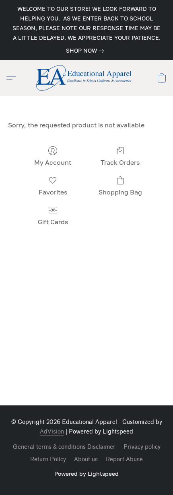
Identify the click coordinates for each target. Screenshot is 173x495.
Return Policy (48, 459)
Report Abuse (124, 459)
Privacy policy (142, 447)
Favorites (53, 192)
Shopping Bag (120, 192)
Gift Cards (53, 222)
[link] (86, 50)
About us (86, 459)
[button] (86, 78)
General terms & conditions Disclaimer (64, 447)
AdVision (52, 431)
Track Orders (120, 162)
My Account (52, 162)
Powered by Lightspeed (86, 473)
